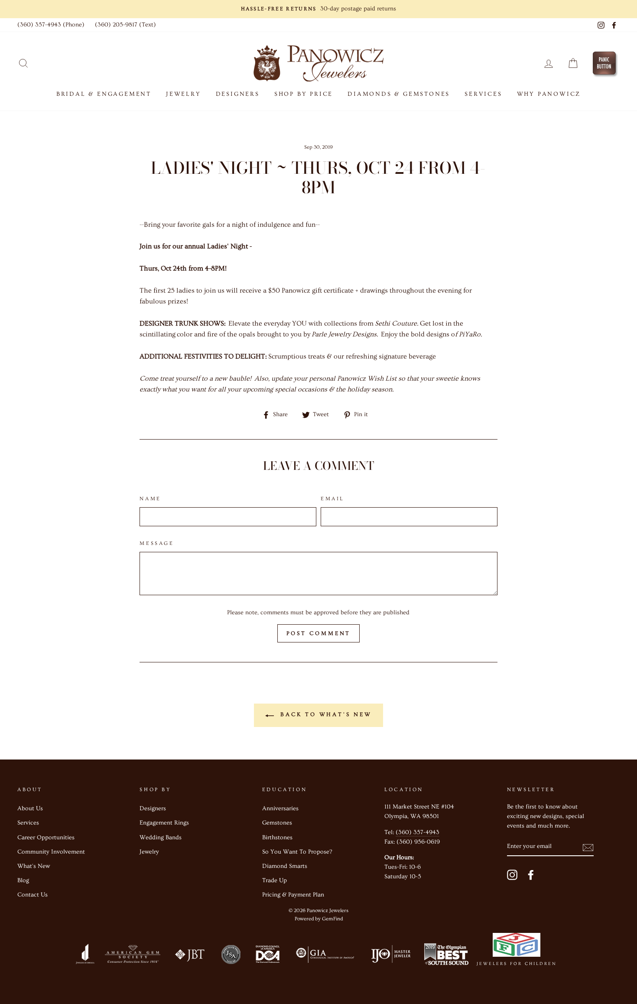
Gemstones (277, 822)
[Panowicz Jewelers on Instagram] (512, 874)
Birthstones (277, 837)
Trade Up (274, 880)
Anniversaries (280, 808)
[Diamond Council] (267, 956)
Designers (238, 94)
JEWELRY (183, 94)
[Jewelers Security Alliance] (231, 956)
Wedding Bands (161, 837)
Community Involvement (51, 851)
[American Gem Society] (132, 956)
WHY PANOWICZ (549, 94)
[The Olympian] (446, 956)
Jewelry (149, 851)
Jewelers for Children (517, 963)
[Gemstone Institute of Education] (324, 956)
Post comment (318, 633)
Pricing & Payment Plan (293, 894)
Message (157, 543)
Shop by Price (303, 94)
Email (332, 499)
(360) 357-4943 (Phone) (50, 24)
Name (150, 499)
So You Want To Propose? (297, 851)
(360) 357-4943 (417, 832)
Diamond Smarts (284, 866)
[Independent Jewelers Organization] (390, 956)
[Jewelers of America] (85, 956)
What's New (33, 866)
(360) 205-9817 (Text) (125, 24)
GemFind (332, 919)
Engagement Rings (164, 822)
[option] (318, 9)
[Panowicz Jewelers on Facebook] (531, 874)
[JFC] (517, 947)
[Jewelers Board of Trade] (190, 956)
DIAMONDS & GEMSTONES (399, 94)
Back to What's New (324, 714)
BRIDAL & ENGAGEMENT (103, 94)
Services (28, 822)
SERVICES (483, 94)
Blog (23, 880)
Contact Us (32, 894)
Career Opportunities (46, 837)
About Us (30, 808)
